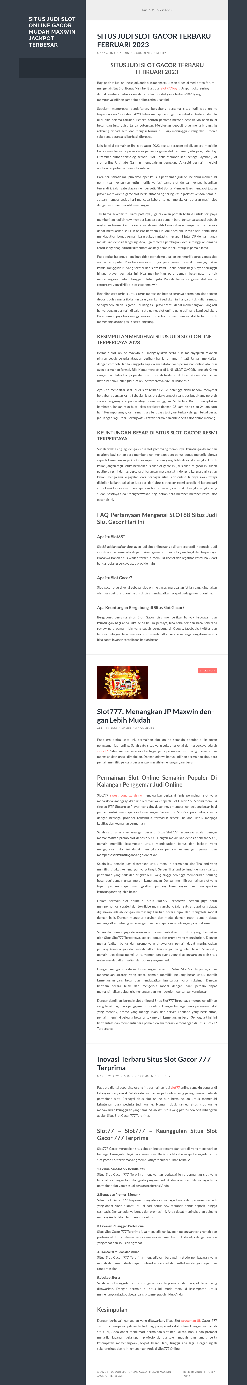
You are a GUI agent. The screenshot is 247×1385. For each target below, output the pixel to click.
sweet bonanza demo (126, 795)
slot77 (175, 1087)
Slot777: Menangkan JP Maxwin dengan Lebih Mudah (155, 715)
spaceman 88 (191, 1320)
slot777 (102, 751)
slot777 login (170, 88)
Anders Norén (205, 1371)
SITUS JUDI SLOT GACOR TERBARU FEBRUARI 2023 (154, 40)
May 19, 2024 (106, 53)
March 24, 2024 (108, 1076)
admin (124, 53)
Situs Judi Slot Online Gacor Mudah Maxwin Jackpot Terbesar (52, 32)
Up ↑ (187, 1375)
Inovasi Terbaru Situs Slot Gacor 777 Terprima (154, 1063)
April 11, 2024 (107, 728)
